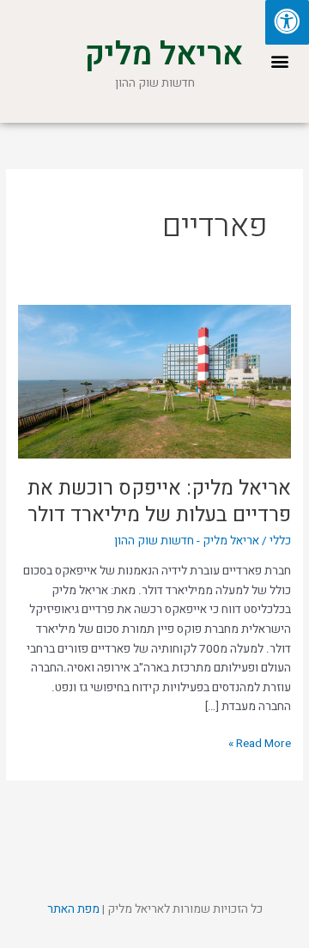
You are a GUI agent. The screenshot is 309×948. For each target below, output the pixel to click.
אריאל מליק (163, 54)
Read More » (259, 743)
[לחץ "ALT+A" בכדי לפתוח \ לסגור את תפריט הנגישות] (287, 22)
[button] (279, 61)
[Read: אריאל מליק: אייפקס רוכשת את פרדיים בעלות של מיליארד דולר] (154, 381)
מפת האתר (73, 909)
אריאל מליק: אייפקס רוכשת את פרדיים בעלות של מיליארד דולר (159, 501)
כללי (280, 541)
